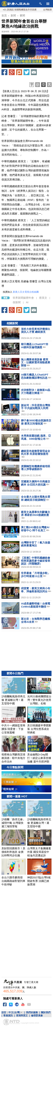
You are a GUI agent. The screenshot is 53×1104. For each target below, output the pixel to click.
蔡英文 (43, 297)
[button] (26, 51)
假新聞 (17, 302)
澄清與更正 (22, 1015)
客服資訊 (8, 1015)
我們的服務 (32, 1012)
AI (27, 302)
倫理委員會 (37, 1015)
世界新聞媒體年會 (23, 297)
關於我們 (45, 1012)
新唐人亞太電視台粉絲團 (26, 292)
